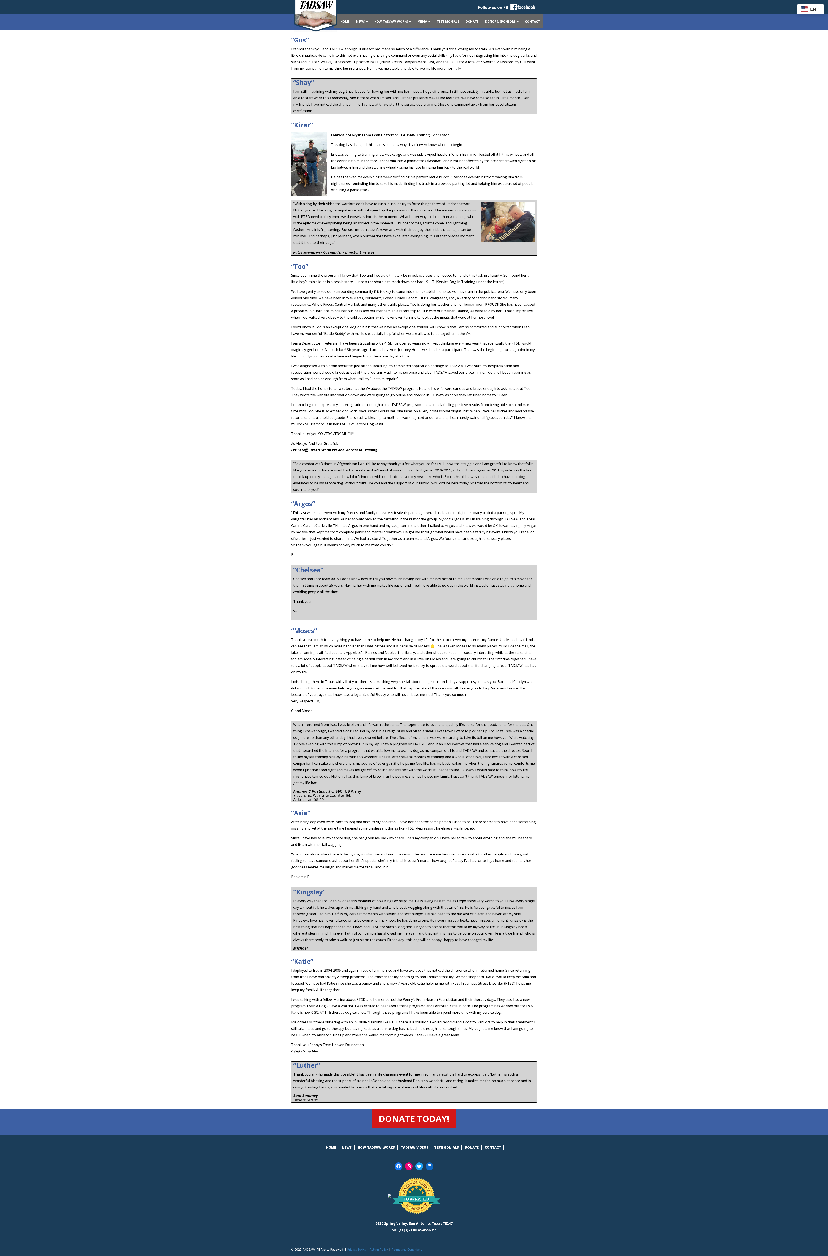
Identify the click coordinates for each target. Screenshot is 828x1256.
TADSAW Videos (414, 1147)
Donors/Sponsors (500, 21)
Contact (532, 21)
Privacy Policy (356, 1249)
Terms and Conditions (406, 1249)
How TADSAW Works (391, 21)
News (361, 21)
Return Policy (379, 1249)
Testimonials (448, 21)
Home (345, 21)
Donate (472, 21)
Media (422, 21)
